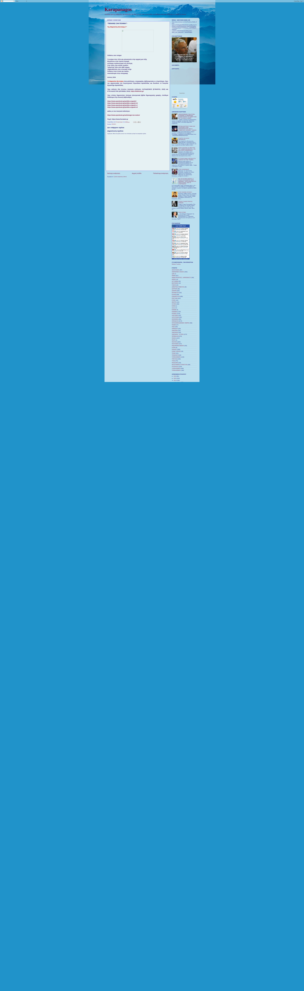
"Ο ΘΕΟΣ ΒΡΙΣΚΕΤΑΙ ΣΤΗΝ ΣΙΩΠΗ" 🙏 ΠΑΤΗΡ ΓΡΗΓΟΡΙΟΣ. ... (184, 515)
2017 (175, 776)
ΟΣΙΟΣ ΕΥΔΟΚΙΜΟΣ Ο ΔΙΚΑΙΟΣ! (182, 401)
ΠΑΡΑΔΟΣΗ (175, 328)
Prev (173, 50)
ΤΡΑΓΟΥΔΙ (174, 359)
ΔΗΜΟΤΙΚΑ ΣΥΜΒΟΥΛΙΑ (178, 287)
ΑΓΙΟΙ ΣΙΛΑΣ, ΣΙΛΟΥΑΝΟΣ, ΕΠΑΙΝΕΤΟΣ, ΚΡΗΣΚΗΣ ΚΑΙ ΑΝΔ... (184, 409)
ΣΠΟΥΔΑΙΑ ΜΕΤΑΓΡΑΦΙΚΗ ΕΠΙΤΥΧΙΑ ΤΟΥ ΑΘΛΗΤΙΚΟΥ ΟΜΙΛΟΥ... (185, 421)
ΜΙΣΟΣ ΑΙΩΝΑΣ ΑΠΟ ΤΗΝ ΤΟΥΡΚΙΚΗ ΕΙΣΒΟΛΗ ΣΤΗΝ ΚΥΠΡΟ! (183, 649)
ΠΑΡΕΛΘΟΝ (175, 332)
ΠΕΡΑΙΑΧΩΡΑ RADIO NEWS (190, 839)
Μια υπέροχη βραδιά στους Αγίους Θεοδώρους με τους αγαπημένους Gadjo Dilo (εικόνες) (192, 826)
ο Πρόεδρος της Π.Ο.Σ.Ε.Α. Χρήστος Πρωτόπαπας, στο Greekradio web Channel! (191, 889)
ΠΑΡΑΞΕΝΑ (175, 330)
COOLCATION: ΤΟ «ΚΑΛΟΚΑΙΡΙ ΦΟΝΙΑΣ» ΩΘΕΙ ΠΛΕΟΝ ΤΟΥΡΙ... (185, 597)
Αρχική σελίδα (136, 173)
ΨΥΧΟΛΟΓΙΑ (175, 366)
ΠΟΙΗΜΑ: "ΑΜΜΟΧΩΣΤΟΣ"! (181, 412)
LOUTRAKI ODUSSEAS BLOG (190, 792)
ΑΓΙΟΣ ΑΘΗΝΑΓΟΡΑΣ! (180, 474)
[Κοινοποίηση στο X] (137, 122)
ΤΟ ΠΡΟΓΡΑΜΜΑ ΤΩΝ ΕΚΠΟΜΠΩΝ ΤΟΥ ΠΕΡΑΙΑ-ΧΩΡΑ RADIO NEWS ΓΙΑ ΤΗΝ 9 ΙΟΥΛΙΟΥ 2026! (191, 844)
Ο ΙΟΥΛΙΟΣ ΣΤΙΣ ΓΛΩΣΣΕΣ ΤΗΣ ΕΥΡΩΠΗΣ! (185, 727)
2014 (175, 782)
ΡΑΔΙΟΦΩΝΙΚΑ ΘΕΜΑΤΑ (178, 345)
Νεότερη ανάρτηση (113, 173)
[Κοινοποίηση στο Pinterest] (140, 122)
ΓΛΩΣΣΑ (174, 285)
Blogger (168, 987)
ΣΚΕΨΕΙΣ (174, 349)
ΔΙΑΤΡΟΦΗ (174, 288)
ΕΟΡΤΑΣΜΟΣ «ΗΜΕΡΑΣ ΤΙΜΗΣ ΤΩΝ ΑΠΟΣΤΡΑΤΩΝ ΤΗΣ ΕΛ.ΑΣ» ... (183, 742)
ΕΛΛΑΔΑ (174, 294)
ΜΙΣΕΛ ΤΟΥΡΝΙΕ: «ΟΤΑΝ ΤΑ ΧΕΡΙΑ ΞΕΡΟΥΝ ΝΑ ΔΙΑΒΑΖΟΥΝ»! (183, 689)
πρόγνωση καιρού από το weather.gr (179, 108)
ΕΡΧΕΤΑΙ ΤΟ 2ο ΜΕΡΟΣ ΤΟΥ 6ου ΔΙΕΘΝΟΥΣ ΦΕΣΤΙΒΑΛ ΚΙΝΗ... (183, 472)
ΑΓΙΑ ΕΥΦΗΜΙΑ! (178, 628)
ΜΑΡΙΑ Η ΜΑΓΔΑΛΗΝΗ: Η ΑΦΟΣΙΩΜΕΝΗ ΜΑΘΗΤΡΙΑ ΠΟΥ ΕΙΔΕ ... (184, 498)
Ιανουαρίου (178, 761)
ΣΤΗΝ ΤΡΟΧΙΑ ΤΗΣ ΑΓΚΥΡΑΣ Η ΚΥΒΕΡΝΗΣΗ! (182, 406)
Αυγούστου (178, 390)
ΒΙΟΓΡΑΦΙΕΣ (175, 283)
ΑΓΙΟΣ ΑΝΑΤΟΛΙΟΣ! (179, 718)
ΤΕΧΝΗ (174, 353)
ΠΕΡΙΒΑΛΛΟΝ (175, 336)
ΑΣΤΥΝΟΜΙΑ (175, 281)
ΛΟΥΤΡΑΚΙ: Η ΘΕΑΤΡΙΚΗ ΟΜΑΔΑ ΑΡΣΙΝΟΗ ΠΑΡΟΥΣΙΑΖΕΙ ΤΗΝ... (185, 657)
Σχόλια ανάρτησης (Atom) (120, 176)
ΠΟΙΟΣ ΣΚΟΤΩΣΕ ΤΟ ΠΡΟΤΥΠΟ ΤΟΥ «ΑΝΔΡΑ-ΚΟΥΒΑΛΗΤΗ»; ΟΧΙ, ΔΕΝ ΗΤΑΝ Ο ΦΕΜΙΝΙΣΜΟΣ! (187, 149)
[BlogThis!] (135, 122)
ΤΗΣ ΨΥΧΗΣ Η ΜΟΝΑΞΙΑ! (181, 403)
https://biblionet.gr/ (137, 91)
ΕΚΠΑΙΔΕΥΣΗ (175, 292)
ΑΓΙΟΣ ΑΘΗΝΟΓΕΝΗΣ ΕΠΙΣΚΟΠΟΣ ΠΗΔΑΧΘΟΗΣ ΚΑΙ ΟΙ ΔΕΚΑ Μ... (183, 564)
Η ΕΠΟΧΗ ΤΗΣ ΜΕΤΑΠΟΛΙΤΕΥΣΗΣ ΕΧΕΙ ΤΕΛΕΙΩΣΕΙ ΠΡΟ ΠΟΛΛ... (184, 398)
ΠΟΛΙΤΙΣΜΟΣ (175, 343)
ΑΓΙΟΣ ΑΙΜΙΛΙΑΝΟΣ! (179, 547)
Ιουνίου (177, 750)
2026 (175, 376)
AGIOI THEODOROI (190, 871)
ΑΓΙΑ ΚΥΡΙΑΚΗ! (178, 675)
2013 (175, 784)
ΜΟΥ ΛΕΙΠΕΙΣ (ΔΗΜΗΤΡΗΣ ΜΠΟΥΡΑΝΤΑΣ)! (181, 501)
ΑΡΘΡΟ (174, 279)
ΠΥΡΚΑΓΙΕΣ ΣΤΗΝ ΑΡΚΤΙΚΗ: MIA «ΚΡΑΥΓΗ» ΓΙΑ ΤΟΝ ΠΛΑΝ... (182, 560)
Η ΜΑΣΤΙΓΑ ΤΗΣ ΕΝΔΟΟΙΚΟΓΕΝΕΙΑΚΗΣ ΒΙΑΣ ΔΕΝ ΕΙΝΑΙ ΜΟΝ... (184, 724)
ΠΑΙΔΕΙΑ (174, 324)
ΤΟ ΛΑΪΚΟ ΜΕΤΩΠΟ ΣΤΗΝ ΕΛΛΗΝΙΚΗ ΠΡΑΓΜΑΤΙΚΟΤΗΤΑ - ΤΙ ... (184, 505)
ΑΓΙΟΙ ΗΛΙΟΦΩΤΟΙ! (179, 600)
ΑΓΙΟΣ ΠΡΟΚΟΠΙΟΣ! (179, 667)
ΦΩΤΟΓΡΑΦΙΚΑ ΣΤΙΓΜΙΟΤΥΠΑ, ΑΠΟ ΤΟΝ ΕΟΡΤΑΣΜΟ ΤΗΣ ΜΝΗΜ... (185, 444)
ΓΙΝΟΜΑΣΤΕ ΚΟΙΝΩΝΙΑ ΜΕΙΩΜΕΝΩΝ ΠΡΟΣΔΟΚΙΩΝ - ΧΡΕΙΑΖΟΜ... (184, 418)
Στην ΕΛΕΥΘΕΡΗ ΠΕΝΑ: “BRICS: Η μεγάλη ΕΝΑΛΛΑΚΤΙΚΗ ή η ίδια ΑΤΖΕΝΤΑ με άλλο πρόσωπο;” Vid (192, 798)
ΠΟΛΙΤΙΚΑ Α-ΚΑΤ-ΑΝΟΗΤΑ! (181, 679)
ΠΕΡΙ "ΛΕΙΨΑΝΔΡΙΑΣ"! (180, 456)
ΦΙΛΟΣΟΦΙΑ (175, 362)
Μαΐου (176, 752)
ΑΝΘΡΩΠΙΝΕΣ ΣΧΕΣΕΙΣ (178, 271)
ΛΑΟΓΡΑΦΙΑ (175, 315)
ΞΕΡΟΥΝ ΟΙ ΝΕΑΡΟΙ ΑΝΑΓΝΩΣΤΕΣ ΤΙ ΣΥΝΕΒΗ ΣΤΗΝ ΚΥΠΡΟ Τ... (184, 479)
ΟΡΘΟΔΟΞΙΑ (175, 321)
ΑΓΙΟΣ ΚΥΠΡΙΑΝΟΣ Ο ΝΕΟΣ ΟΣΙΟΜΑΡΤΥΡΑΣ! (181, 697)
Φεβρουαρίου (178, 758)
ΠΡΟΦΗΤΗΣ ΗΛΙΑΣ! (179, 524)
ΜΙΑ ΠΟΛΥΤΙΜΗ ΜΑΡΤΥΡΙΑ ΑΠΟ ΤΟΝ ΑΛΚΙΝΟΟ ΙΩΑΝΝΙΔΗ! (184, 491)
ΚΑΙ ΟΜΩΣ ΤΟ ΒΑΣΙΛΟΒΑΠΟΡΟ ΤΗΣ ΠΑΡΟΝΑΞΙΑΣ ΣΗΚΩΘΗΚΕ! (183, 609)
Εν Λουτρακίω (191, 811)
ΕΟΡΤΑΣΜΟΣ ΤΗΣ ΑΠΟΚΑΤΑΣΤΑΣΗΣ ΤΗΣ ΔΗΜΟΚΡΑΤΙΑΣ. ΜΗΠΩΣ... (185, 453)
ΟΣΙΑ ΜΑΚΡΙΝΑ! (178, 532)
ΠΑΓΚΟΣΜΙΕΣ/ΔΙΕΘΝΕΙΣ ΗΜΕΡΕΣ (180, 323)
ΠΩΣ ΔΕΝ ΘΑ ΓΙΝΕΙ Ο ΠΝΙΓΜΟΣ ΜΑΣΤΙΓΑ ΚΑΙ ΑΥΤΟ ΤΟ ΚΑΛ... (185, 571)
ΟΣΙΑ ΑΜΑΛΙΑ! (178, 639)
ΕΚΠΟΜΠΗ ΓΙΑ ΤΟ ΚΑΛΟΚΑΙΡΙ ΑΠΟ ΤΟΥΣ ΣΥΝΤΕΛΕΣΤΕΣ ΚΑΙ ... (185, 642)
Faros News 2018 (191, 830)
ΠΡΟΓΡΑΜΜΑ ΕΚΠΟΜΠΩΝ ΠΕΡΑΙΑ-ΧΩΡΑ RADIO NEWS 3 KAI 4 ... (184, 721)
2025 (175, 378)
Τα (132, 937)
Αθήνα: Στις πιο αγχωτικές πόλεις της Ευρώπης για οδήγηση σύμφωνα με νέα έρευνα (191, 815)
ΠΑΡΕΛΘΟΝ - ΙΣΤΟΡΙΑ (177, 334)
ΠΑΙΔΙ (173, 326)
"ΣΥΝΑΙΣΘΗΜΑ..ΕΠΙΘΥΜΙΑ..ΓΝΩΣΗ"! (183, 465)
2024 (175, 380)
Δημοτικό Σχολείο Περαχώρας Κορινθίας (192, 851)
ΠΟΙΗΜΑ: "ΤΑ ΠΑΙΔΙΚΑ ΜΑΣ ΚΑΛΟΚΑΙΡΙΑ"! (185, 450)
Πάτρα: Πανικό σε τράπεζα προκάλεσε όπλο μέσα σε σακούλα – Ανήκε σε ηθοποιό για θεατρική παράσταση (192, 877)
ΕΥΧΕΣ (173, 300)
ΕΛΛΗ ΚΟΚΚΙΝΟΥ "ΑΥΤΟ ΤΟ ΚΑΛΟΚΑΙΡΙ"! (185, 549)
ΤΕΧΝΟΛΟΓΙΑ (175, 355)
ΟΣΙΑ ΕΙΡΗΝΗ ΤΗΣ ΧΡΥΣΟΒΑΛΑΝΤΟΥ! (184, 435)
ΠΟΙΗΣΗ (114, 124)
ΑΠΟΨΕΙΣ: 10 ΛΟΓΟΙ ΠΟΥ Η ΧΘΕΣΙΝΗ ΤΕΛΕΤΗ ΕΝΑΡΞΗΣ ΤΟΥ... (184, 415)
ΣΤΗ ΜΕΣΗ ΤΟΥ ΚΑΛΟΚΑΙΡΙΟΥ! (182, 566)
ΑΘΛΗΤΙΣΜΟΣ (175, 270)
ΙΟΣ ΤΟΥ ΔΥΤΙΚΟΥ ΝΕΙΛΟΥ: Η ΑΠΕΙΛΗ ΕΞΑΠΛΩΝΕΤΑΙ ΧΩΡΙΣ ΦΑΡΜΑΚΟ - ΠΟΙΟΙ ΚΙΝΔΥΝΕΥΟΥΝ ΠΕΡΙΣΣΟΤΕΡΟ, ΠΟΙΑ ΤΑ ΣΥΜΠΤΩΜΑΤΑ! (187, 181)
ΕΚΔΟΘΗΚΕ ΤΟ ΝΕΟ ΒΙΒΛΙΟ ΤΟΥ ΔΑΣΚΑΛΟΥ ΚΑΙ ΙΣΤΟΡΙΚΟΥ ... (183, 545)
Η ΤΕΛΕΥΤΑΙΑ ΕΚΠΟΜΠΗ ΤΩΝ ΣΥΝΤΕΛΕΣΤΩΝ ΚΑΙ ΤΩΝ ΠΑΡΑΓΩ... (184, 495)
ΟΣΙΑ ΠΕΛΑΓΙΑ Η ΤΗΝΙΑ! (180, 485)
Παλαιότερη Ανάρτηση (160, 173)
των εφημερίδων (141, 937)
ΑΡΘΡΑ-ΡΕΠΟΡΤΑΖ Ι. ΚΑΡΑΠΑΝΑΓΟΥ (181, 277)
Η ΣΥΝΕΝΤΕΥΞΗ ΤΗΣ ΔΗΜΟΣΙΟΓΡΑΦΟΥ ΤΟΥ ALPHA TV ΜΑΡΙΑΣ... (184, 706)
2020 (175, 769)
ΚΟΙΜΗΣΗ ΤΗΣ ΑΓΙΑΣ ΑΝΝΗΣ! (182, 463)
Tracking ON (185, 258)
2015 (175, 780)
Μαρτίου (177, 756)
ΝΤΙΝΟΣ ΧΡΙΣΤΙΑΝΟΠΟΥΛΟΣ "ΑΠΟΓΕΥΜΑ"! (181, 534)
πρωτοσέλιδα (135, 937)
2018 (175, 774)
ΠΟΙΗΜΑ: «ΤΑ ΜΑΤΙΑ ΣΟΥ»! (181, 526)
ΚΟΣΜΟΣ (174, 313)
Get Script (176, 258)
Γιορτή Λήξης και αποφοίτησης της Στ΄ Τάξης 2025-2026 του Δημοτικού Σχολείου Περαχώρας (192, 856)
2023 (175, 763)
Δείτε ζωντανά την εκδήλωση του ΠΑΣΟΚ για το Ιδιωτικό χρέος (191, 807)
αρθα (173, 273)
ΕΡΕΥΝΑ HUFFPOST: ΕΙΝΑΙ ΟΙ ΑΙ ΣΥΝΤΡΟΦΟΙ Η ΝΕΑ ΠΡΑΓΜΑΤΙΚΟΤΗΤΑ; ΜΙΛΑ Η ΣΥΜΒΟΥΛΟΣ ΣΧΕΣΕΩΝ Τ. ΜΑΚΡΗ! (187, 128)
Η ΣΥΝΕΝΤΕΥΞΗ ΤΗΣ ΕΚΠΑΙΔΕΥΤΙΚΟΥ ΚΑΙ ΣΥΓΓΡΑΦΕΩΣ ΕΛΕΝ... (185, 694)
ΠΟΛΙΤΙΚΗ (174, 342)
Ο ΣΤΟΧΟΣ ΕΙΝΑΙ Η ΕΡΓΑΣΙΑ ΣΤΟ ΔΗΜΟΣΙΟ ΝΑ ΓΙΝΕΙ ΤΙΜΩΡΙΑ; (187, 159)
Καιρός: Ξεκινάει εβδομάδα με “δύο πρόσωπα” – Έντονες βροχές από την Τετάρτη (192, 865)
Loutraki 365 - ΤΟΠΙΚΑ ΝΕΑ (191, 821)
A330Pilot (159, 987)
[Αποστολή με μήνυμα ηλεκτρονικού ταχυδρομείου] (134, 122)
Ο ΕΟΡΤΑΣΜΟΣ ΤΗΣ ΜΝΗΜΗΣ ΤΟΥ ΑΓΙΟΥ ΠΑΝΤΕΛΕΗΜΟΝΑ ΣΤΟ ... (185, 432)
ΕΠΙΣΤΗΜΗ (175, 298)
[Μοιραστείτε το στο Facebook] (138, 122)
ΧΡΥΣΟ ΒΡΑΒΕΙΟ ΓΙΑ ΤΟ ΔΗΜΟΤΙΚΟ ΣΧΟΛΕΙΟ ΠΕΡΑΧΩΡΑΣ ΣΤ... (183, 712)
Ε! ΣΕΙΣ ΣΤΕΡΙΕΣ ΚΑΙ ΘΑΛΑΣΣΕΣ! (183, 677)
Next (195, 50)
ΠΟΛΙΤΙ (174, 340)
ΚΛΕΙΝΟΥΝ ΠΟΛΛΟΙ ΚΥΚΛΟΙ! (181, 568)
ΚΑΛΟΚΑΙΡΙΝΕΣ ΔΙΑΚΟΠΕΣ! (181, 626)
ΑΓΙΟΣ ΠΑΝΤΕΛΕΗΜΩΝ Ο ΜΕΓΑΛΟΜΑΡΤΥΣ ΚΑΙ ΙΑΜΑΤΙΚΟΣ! (183, 448)
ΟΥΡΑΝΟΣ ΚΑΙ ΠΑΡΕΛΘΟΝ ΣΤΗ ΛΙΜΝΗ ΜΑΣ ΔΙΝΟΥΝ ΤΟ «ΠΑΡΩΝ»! (184, 438)
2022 (175, 765)
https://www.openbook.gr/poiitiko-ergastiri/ (121, 101)
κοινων (173, 307)
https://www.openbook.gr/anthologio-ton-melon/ (123, 115)
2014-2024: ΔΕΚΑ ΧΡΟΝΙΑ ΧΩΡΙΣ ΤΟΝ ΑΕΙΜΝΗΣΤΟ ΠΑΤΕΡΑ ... (184, 715)
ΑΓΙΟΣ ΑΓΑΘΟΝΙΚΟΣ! (183, 169)
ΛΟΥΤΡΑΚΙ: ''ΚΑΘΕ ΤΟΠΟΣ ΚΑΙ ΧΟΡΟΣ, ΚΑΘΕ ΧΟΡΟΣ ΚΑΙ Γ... (184, 735)
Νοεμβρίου (177, 384)
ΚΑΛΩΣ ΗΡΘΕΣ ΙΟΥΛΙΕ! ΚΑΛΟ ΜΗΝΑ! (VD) (185, 747)
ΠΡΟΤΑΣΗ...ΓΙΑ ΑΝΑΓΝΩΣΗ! (181, 673)
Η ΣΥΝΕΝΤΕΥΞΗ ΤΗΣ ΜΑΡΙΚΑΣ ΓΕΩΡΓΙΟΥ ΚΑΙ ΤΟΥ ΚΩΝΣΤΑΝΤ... (185, 652)
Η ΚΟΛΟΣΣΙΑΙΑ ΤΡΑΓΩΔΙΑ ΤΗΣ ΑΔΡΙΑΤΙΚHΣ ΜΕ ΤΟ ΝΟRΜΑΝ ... (185, 664)
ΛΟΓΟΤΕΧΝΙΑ (175, 317)
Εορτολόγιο (182, 93)
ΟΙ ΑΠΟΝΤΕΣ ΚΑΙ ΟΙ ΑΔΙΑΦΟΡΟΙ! (182, 691)
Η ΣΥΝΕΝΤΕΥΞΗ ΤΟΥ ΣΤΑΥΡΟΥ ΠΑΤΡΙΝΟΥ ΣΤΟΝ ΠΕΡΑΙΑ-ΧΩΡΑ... (185, 636)
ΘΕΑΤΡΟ (174, 302)
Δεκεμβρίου (178, 382)
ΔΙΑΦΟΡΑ (174, 290)
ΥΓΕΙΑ (173, 360)
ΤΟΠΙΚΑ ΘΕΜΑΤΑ (176, 357)
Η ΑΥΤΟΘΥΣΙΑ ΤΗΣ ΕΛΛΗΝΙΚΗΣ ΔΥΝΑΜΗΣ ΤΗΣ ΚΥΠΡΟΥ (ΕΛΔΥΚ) (185, 508)
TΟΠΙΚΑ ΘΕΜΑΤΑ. (176, 370)
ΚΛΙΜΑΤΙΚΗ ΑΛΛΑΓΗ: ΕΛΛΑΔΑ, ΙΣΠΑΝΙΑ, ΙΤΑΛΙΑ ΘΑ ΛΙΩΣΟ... (184, 529)
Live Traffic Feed (181, 226)
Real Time (180, 258)
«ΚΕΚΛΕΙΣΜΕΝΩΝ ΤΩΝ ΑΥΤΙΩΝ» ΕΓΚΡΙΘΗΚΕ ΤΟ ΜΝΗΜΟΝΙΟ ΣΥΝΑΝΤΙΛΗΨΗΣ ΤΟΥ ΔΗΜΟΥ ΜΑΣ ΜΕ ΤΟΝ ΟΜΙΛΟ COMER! (187, 116)
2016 (175, 778)
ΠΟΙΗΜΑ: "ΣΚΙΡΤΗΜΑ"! (180, 426)
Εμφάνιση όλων (194, 893)
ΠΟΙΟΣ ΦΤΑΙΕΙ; (182, 212)
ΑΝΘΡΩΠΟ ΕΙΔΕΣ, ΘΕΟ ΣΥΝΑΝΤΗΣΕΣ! (184, 700)
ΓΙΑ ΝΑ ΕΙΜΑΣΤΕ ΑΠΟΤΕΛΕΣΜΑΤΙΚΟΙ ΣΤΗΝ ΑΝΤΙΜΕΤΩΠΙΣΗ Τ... (184, 594)
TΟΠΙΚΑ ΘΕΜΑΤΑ (176, 368)
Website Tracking (176, 264)
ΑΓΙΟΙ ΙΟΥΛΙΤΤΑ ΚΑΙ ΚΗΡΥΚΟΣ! (182, 574)
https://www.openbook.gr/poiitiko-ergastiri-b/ (122, 103)
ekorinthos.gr (190, 803)
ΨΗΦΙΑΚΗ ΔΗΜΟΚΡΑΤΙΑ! (180, 633)
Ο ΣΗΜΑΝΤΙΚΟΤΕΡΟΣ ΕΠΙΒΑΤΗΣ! (183, 671)
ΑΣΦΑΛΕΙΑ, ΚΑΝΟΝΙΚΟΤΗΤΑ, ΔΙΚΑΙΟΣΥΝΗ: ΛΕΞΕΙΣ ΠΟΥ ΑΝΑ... (185, 429)
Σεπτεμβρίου (178, 388)
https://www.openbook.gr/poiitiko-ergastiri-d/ (122, 107)
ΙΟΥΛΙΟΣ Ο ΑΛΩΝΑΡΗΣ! (180, 732)
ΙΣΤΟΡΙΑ (174, 304)
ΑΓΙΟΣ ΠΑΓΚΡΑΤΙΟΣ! (179, 654)
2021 (175, 767)
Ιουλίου (177, 392)
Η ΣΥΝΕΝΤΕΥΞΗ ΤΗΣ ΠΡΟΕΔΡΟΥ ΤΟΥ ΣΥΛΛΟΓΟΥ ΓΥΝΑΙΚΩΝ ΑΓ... (184, 682)
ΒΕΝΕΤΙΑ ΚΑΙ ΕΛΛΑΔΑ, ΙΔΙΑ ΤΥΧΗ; (183, 558)
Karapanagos (118, 9)
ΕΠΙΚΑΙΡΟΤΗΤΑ (176, 296)
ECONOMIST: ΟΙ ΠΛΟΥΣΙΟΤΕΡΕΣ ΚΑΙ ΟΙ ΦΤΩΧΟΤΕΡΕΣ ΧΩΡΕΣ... (184, 580)
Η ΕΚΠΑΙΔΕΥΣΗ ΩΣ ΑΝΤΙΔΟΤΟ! (182, 551)
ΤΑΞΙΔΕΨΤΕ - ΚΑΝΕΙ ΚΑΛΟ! (181, 555)
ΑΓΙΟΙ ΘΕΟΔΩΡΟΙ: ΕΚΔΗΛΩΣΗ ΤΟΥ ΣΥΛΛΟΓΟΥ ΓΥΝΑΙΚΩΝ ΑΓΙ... (183, 518)
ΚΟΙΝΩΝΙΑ (174, 311)
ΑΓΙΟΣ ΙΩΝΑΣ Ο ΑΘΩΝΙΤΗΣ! (181, 709)
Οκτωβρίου (178, 386)
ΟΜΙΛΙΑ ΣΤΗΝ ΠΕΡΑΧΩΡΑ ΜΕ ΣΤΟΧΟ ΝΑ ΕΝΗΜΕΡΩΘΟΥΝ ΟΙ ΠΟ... (184, 538)
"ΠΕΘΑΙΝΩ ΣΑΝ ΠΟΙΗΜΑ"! (181, 669)
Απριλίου (177, 754)
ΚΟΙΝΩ (173, 306)
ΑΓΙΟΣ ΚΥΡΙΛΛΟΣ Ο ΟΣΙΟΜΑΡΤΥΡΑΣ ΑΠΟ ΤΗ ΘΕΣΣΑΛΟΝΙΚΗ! (185, 685)
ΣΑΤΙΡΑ (174, 347)
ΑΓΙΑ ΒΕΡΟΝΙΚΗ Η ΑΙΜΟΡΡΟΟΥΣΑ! (183, 614)
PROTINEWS (190, 861)
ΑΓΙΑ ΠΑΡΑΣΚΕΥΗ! (179, 458)
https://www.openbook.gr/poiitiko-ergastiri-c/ (122, 105)
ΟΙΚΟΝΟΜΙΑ (175, 319)
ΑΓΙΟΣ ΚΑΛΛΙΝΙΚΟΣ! (179, 424)
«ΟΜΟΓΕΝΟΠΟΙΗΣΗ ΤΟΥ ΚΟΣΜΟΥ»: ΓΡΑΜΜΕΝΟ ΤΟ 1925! (184, 703)
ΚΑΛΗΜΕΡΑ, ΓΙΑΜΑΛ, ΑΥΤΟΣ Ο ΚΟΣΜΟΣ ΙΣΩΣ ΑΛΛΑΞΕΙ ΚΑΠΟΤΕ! (185, 522)
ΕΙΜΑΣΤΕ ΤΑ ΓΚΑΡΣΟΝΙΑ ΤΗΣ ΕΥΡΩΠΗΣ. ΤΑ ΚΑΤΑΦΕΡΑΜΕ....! (185, 441)
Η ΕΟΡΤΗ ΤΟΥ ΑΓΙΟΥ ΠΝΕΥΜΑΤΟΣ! (183, 139)
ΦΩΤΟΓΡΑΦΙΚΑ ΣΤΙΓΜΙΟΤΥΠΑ (179, 364)
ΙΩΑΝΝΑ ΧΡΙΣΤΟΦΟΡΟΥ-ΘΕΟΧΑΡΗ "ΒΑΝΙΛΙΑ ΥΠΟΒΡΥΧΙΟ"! (183, 590)
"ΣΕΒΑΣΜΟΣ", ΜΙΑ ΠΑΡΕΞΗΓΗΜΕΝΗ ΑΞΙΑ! (185, 476)
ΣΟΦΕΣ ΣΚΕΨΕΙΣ (176, 351)
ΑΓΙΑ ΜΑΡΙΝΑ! (178, 553)
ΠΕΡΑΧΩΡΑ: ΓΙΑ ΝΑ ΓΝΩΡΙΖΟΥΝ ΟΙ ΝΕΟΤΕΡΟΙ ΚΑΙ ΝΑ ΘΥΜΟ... (183, 461)
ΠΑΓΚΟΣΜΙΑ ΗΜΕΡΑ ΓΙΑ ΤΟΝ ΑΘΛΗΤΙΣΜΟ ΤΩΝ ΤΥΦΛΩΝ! (191, 834)
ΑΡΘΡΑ (173, 275)
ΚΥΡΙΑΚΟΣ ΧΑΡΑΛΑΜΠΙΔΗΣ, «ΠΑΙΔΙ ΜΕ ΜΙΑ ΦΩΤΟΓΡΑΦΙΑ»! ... (184, 645)
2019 (175, 771)
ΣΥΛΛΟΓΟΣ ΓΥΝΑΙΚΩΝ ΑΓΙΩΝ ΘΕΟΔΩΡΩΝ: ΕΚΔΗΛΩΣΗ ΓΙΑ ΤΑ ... (185, 482)
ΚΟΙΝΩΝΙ (174, 309)
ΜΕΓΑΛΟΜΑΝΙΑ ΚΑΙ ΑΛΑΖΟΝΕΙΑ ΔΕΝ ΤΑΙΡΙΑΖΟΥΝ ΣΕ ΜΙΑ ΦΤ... (183, 468)
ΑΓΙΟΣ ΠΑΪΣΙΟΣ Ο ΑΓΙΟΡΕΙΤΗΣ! (182, 612)
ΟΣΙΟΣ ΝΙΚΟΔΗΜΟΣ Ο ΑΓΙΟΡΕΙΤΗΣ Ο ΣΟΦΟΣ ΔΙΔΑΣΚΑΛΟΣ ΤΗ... (184, 587)
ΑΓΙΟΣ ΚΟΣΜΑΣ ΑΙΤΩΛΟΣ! (185, 192)
